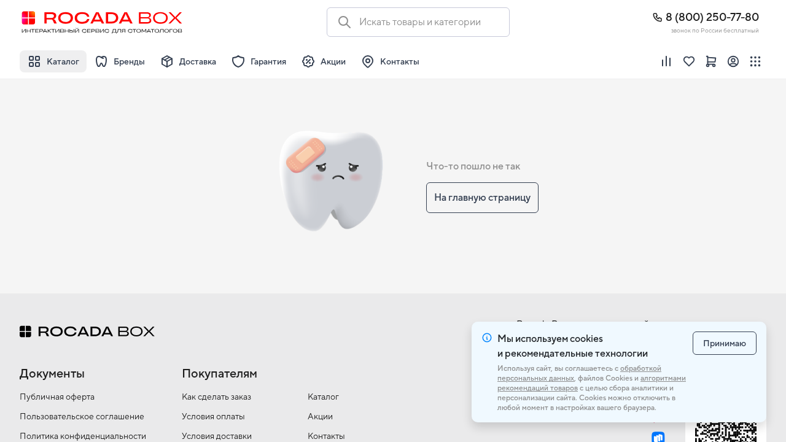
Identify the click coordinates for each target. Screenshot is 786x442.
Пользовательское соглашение (82, 416)
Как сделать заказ (216, 396)
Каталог (323, 396)
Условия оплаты (213, 416)
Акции (320, 416)
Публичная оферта (57, 396)
